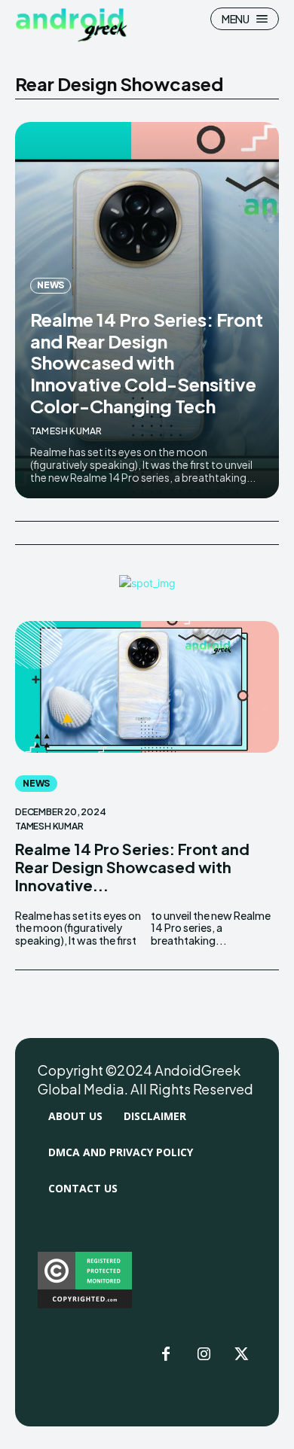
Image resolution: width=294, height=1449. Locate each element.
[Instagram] (203, 1355)
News (50, 285)
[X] (241, 1355)
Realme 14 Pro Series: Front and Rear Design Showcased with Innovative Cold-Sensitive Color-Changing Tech (146, 362)
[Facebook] (166, 1355)
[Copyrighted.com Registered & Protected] (85, 1304)
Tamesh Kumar (66, 431)
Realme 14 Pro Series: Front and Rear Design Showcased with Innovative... (132, 866)
